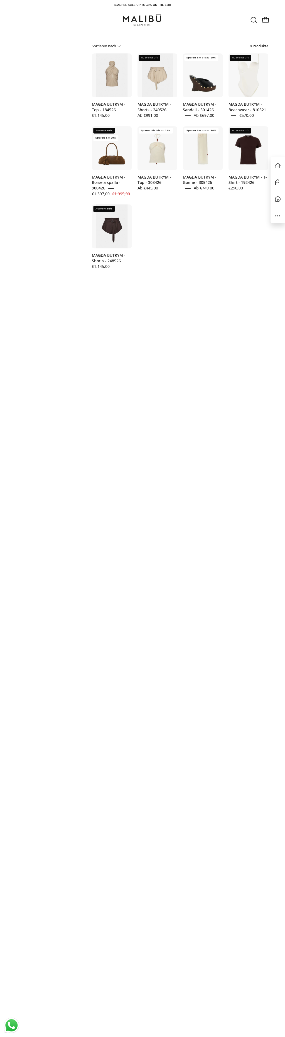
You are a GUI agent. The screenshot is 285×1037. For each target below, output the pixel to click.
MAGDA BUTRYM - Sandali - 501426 (200, 107)
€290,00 (236, 188)
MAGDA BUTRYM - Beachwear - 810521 (247, 107)
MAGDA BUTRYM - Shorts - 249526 (154, 107)
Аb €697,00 (204, 115)
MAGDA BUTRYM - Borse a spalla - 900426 (109, 182)
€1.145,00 (101, 115)
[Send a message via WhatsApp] (11, 1025)
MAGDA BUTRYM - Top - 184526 (109, 107)
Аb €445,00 (147, 188)
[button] (253, 20)
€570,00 (246, 115)
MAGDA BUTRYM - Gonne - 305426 (200, 179)
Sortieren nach (104, 45)
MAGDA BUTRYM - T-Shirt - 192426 (248, 179)
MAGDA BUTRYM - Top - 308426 (154, 179)
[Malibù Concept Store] (142, 20)
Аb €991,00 (147, 115)
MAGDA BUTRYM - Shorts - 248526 (109, 258)
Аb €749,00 (204, 188)
